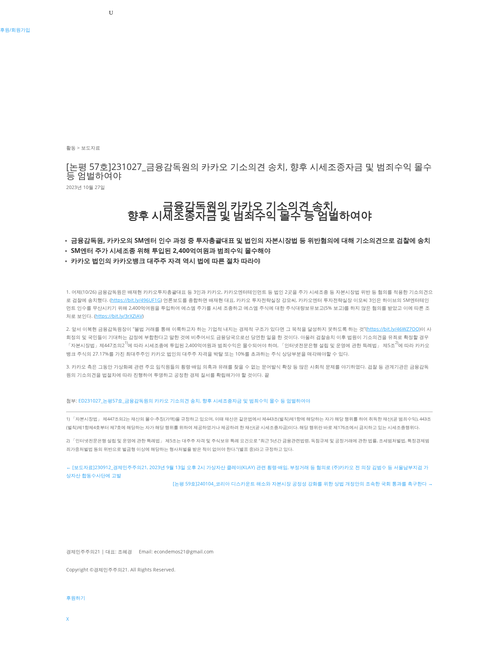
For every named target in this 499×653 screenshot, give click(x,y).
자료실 (91, 13)
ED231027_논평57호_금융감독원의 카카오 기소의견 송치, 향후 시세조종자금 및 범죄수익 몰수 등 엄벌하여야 (194, 400)
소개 (15, 13)
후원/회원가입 (15, 30)
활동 (32, 13)
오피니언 (60, 13)
